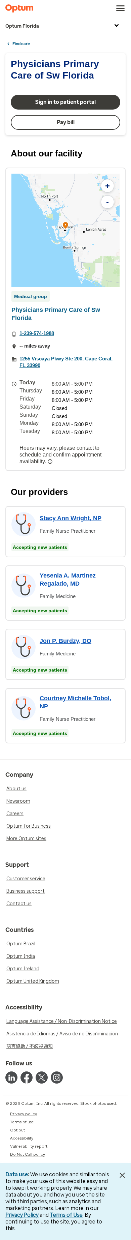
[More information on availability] (51, 461)
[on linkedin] (11, 1077)
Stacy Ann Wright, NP (70, 518)
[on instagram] (57, 1077)
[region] (65, 230)
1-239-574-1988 (36, 333)
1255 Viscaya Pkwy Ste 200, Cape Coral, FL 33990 (66, 362)
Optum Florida (22, 26)
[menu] (121, 8)
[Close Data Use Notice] (122, 1175)
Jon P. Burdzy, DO (65, 641)
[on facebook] (26, 1077)
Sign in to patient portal (65, 102)
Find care (21, 43)
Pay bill (66, 122)
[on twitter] (42, 1077)
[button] (65, 226)
